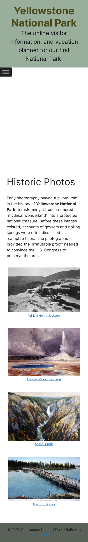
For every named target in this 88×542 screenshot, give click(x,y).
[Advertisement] (44, 130)
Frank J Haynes (44, 504)
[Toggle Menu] (5, 72)
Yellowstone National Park (44, 16)
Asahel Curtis (44, 444)
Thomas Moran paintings (44, 379)
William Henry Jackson (44, 315)
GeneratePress (44, 534)
